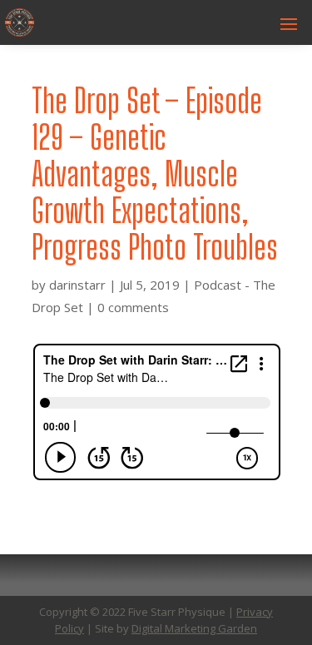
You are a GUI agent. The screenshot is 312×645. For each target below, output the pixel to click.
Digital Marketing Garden (194, 628)
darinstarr (77, 284)
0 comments (133, 307)
